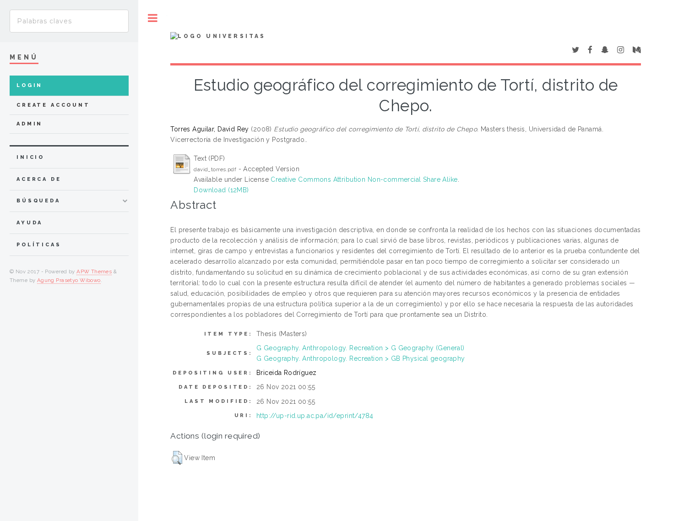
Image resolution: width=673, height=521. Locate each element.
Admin (29, 124)
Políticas (38, 245)
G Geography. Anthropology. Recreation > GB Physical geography (360, 358)
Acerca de (38, 179)
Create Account (53, 105)
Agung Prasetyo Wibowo (69, 280)
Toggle (152, 18)
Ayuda (29, 223)
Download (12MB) (221, 190)
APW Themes (94, 271)
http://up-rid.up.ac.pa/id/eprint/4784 (315, 415)
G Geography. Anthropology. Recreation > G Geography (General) (360, 348)
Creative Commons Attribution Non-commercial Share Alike (364, 179)
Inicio (30, 157)
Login (29, 85)
